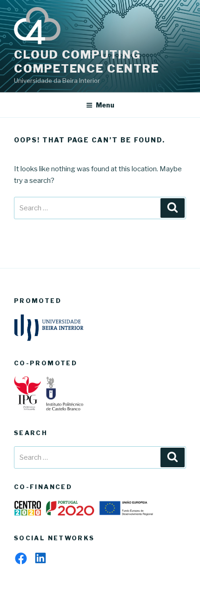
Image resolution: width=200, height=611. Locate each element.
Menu (105, 105)
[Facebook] (21, 558)
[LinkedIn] (40, 558)
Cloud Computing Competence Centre (86, 61)
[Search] (172, 208)
